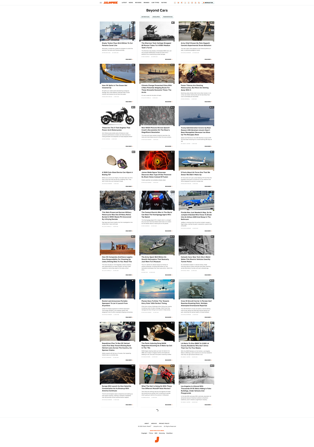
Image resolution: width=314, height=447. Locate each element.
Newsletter (209, 2)
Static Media (147, 426)
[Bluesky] (178, 2)
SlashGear (169, 433)
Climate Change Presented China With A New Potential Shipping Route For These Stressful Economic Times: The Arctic (157, 88)
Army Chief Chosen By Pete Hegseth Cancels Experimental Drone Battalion (196, 44)
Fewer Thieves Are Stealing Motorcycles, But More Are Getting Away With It (195, 87)
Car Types (155, 2)
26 (173, 322)
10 (173, 192)
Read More (129, 59)
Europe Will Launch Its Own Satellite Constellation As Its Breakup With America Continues (116, 388)
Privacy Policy (164, 423)
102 (173, 236)
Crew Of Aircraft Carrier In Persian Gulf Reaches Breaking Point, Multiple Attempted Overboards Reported (196, 303)
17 (134, 280)
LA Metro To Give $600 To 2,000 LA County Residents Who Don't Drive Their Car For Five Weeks (195, 345)
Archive (154, 423)
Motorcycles (145, 16)
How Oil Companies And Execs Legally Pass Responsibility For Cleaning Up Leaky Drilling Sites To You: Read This (117, 259)
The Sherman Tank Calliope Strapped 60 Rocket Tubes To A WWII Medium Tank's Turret (156, 45)
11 (134, 107)
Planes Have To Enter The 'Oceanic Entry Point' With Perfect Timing (155, 302)
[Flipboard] (182, 2)
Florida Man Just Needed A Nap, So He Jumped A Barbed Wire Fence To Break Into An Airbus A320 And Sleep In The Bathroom (196, 215)
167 (134, 322)
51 (173, 65)
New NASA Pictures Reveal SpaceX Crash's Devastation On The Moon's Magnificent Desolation (156, 130)
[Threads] (188, 2)
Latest (124, 2)
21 (134, 192)
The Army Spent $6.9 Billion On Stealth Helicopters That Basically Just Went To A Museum (155, 259)
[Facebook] (175, 2)
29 (173, 365)
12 (134, 22)
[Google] (195, 2)
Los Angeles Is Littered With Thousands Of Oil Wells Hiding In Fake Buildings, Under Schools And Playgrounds (196, 389)
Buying (164, 2)
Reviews (138, 2)
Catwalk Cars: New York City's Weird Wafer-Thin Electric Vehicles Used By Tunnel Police (195, 259)
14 (173, 280)
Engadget (144, 433)
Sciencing (162, 433)
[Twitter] (185, 2)
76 (213, 151)
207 (213, 107)
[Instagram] (192, 2)
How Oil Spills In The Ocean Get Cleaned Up (114, 86)
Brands (146, 2)
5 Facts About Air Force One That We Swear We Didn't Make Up (195, 173)
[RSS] (199, 2)
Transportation (168, 16)
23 (173, 151)
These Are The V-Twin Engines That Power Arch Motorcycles (116, 129)
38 (213, 22)
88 (213, 365)
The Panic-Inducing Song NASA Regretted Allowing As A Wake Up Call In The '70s (157, 345)
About (147, 423)
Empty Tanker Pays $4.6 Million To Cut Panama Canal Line (117, 44)
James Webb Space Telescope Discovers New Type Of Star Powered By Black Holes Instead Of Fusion (156, 174)
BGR (156, 433)
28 (134, 236)
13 (213, 192)
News (131, 2)
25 (173, 107)
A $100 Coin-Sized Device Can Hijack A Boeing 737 (117, 173)
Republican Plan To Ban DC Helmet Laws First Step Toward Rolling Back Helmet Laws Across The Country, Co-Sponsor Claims (117, 346)
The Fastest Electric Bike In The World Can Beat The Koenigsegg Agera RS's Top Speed (157, 214)
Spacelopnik (156, 16)
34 (213, 322)
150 (213, 280)
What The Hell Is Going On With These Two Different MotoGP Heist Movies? (157, 387)
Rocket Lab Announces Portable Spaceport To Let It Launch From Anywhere (115, 303)
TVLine (151, 433)
